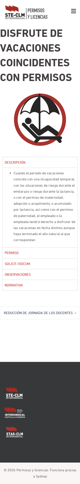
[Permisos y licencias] (26, 12)
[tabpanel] (40, 207)
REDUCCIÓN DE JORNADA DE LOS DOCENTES (38, 313)
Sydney (41, 476)
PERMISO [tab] (12, 253)
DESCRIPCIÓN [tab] (15, 162)
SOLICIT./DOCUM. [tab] (18, 264)
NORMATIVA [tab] (14, 285)
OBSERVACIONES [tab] (18, 274)
